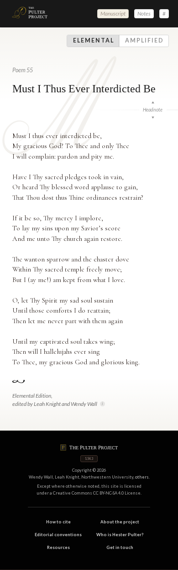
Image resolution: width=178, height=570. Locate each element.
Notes (144, 13)
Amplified (144, 40)
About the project (119, 521)
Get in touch (119, 547)
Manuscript (113, 13)
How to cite (58, 521)
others (142, 476)
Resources (58, 547)
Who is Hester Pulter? (119, 534)
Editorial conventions (58, 534)
